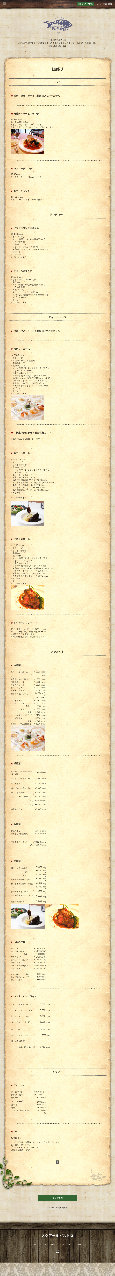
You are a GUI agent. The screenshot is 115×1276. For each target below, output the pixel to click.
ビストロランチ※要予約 (26, 228)
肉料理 (17, 861)
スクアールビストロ (58, 1236)
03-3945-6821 (105, 4)
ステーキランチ (22, 191)
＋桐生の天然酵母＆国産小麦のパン (32, 433)
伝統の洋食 (19, 942)
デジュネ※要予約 (23, 271)
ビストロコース (22, 539)
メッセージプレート (24, 623)
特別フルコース (22, 349)
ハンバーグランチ (23, 169)
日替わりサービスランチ (26, 114)
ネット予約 (87, 4)
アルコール (19, 1086)
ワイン (17, 1132)
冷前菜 (17, 666)
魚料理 (17, 824)
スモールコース (22, 453)
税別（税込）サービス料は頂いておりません (37, 96)
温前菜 (17, 764)
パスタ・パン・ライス (25, 997)
